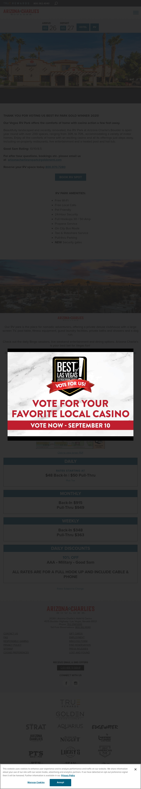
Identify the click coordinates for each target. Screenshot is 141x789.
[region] (70, 776)
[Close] (135, 769)
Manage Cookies (36, 782)
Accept (60, 782)
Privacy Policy (68, 775)
